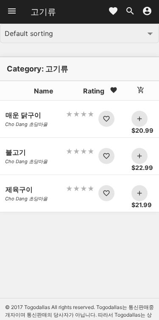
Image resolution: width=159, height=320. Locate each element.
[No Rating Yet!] (79, 114)
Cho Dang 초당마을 (26, 124)
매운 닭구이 (23, 115)
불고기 (16, 152)
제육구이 (19, 189)
